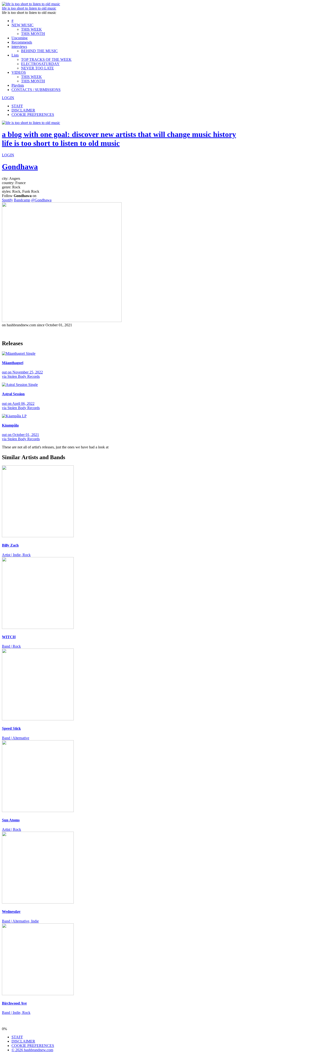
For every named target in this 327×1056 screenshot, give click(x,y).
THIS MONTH (33, 34)
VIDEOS (18, 72)
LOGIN (8, 98)
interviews (19, 47)
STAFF (17, 106)
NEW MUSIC (22, 25)
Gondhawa (20, 166)
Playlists (17, 85)
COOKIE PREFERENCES (32, 115)
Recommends (21, 42)
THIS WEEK (31, 29)
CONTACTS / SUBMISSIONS (36, 90)
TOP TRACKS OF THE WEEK (46, 59)
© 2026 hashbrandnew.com (32, 1050)
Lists (15, 55)
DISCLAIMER (23, 110)
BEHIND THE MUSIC (39, 51)
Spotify (7, 200)
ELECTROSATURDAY (40, 64)
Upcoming (19, 38)
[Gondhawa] (62, 321)
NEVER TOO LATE (37, 68)
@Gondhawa (41, 200)
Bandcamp (22, 200)
